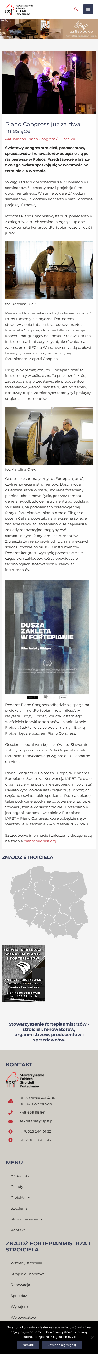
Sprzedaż (19, 1296)
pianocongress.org (40, 841)
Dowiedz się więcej (61, 1345)
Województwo (23, 1317)
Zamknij (28, 1345)
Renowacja (20, 1285)
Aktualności (15, 139)
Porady (17, 1186)
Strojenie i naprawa (28, 1274)
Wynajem (19, 1307)
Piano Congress (41, 139)
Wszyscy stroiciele (26, 1263)
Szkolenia (19, 1208)
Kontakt (18, 1230)
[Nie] (92, 1337)
